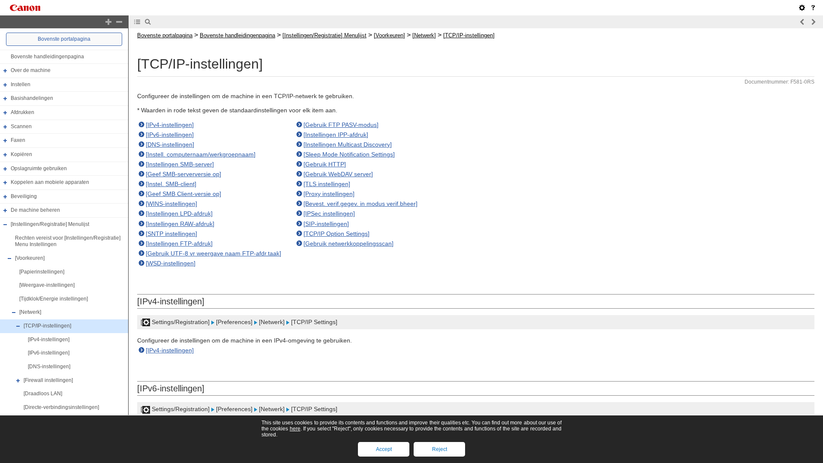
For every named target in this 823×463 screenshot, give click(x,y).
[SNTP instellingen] (171, 233)
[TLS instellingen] (326, 183)
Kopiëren (21, 154)
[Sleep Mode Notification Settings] (349, 154)
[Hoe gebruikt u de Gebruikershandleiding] (813, 7)
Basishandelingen (32, 99)
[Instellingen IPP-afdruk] (335, 134)
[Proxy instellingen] (328, 193)
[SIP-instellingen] (326, 223)
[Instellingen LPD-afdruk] (179, 213)
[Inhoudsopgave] (137, 22)
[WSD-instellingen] (170, 263)
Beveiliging (24, 196)
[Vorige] (802, 22)
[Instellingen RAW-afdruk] (180, 223)
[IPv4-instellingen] (48, 340)
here (295, 429)
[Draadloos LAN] (43, 394)
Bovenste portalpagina (64, 39)
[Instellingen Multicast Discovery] (347, 144)
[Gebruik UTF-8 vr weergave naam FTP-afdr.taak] (213, 253)
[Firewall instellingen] (48, 380)
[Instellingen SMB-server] (180, 164)
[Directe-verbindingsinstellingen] (61, 407)
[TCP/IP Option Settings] (336, 233)
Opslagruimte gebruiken (39, 168)
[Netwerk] (30, 313)
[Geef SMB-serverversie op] (183, 174)
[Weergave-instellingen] (47, 285)
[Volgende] (813, 22)
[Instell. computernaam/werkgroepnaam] (200, 154)
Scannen (21, 126)
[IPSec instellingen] (329, 213)
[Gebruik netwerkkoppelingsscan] (348, 243)
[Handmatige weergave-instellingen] (802, 7)
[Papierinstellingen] (41, 272)
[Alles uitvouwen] (108, 22)
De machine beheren (35, 210)
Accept (384, 449)
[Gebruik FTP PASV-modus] (340, 124)
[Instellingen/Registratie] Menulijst (50, 224)
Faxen (18, 140)
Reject (439, 449)
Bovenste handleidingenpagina (47, 57)
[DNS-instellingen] (49, 367)
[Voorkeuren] (30, 258)
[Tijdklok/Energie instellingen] (53, 299)
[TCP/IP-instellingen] (47, 326)
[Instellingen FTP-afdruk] (179, 243)
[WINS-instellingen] (171, 203)
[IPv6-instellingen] (48, 353)
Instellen (20, 84)
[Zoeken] (148, 22)
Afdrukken (22, 112)
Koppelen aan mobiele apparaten (50, 182)
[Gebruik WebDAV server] (338, 174)
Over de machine (31, 70)
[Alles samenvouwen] (119, 22)
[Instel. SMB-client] (171, 183)
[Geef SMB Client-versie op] (183, 193)
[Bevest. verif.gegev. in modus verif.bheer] (360, 203)
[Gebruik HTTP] (324, 164)
